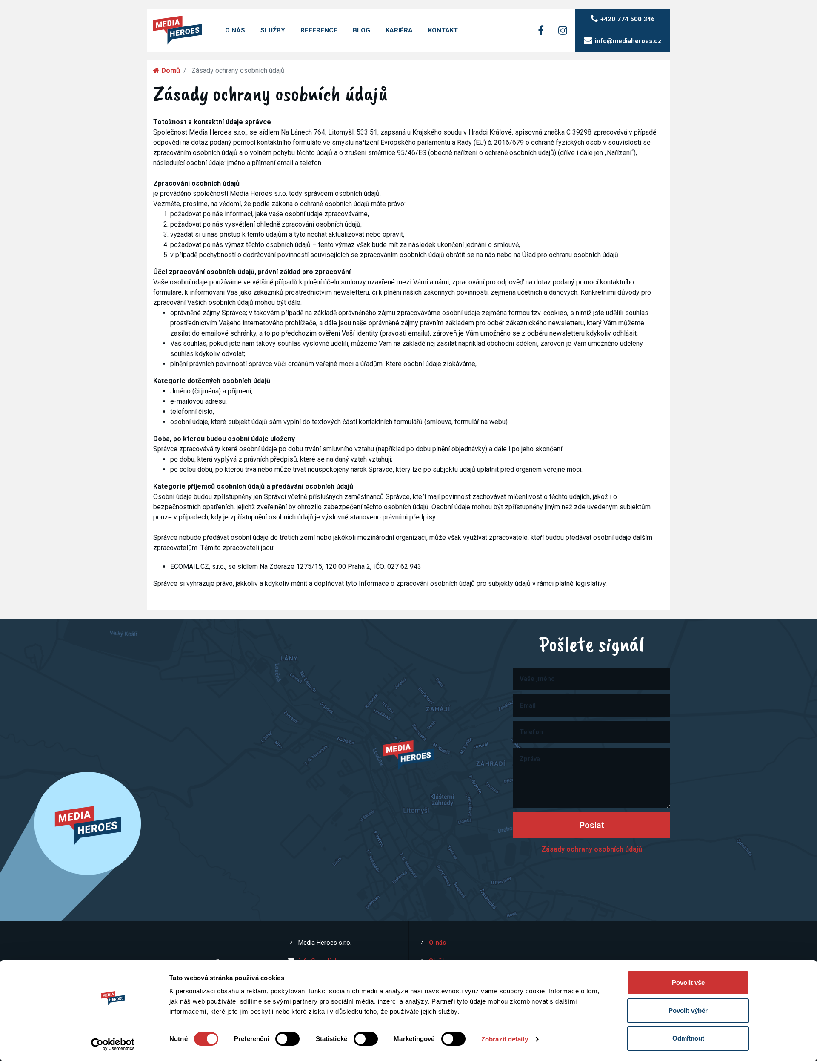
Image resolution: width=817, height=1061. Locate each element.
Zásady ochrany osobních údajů (591, 849)
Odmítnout (688, 1038)
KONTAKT (443, 30)
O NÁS (235, 30)
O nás (437, 942)
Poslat (592, 825)
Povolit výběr (688, 1010)
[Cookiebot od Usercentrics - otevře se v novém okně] (113, 1044)
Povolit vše (688, 982)
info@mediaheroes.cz (628, 41)
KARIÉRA (399, 30)
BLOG (361, 30)
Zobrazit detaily (504, 1039)
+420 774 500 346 (627, 19)
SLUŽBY (272, 30)
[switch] (287, 1039)
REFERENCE (318, 30)
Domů (170, 70)
